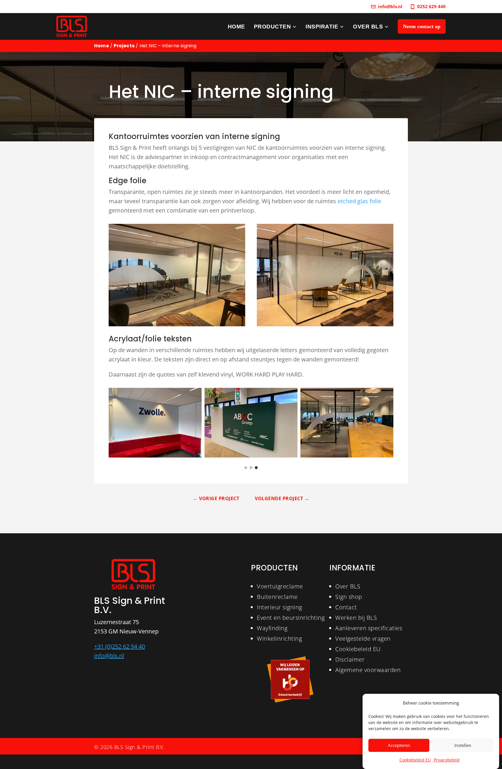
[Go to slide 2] (251, 467)
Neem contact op (421, 26)
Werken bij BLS (356, 618)
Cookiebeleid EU (415, 760)
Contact (346, 607)
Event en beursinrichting (290, 618)
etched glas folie (359, 201)
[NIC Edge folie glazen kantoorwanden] (251, 423)
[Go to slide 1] (245, 467)
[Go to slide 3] (256, 467)
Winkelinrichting (279, 638)
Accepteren (399, 745)
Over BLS (347, 586)
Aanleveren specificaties (368, 628)
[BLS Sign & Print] (71, 26)
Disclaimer (350, 659)
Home (101, 45)
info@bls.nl (109, 656)
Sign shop (348, 597)
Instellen (462, 745)
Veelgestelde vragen (363, 638)
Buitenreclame (277, 597)
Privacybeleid (447, 760)
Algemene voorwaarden (368, 670)
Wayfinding (272, 628)
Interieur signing (279, 607)
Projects (124, 45)
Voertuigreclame (280, 586)
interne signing (251, 136)
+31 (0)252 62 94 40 (119, 646)
